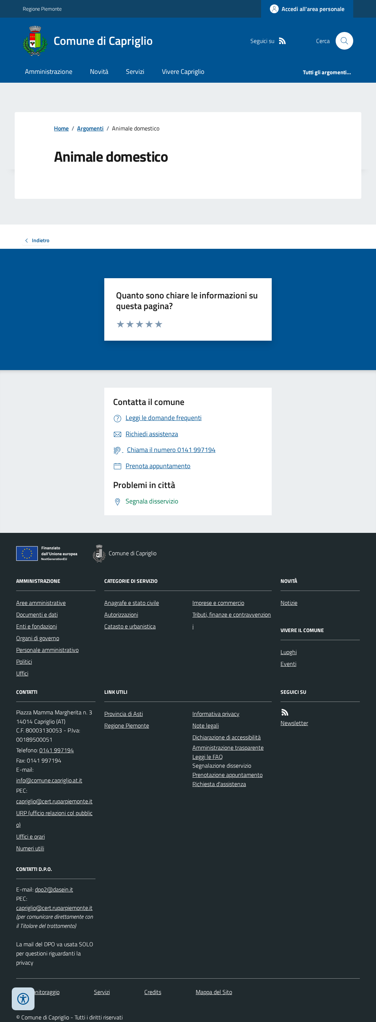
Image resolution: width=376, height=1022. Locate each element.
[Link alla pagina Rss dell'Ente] (285, 712)
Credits (152, 991)
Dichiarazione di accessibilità (226, 737)
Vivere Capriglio (183, 71)
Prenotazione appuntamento (227, 774)
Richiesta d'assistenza (219, 783)
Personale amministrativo (47, 649)
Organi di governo (37, 638)
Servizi (135, 71)
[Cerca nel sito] (341, 41)
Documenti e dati (37, 614)
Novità (99, 71)
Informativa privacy (215, 713)
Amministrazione (48, 71)
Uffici (22, 673)
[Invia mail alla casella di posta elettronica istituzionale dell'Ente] (49, 780)
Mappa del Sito (214, 991)
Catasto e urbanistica (130, 626)
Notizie (289, 602)
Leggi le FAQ (207, 756)
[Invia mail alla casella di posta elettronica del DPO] (54, 889)
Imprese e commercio (218, 602)
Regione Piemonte (42, 8)
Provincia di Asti (123, 713)
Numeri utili (30, 848)
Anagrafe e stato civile (131, 602)
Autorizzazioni (121, 614)
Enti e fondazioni (36, 626)
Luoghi (289, 652)
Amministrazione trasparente (228, 747)
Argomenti (90, 128)
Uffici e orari (30, 836)
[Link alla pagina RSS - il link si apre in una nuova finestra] (282, 41)
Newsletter (294, 722)
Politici (24, 661)
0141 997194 (56, 750)
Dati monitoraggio (37, 991)
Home (61, 128)
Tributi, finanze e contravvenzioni (231, 620)
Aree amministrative (41, 602)
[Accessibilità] (23, 999)
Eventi (288, 663)
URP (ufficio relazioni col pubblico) (54, 818)
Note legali (205, 725)
